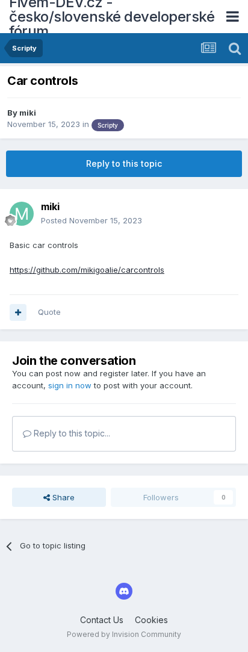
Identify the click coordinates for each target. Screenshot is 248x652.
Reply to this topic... (70, 433)
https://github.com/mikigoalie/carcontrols (87, 270)
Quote (49, 312)
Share (62, 497)
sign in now (69, 385)
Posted (91, 220)
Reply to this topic (124, 163)
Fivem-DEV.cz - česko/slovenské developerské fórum (111, 16)
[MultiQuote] (18, 312)
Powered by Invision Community (124, 634)
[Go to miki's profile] (22, 214)
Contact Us (101, 620)
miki (27, 112)
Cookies (151, 620)
